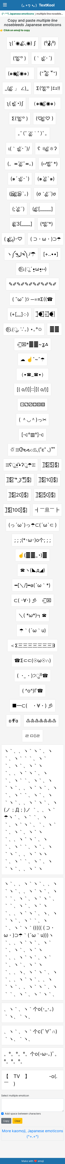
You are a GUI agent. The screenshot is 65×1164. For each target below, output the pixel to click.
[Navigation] (5, 4)
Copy (6, 1120)
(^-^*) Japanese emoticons (18, 13)
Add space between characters (23, 1113)
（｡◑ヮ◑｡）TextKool (37, 5)
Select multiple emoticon (15, 1095)
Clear (17, 1120)
